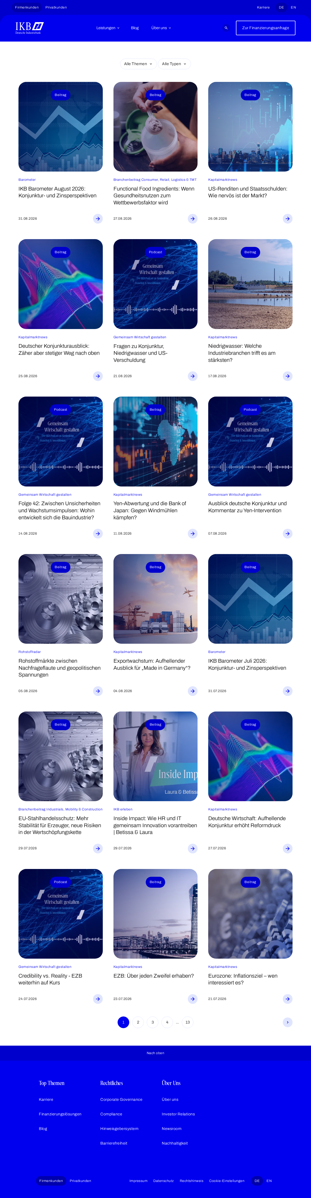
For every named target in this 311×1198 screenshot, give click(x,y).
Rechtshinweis (192, 1181)
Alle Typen (171, 64)
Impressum (139, 1181)
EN (293, 7)
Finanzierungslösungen (60, 1114)
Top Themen (51, 1083)
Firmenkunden (27, 7)
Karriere (263, 7)
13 (188, 1022)
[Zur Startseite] (30, 28)
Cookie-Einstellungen (226, 1181)
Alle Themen (135, 64)
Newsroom (171, 1129)
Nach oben (155, 1053)
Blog (135, 28)
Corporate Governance (121, 1099)
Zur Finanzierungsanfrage (265, 28)
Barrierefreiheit (113, 1143)
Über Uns (171, 1083)
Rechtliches (111, 1083)
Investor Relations (178, 1114)
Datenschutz (163, 1181)
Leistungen (105, 28)
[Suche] (226, 28)
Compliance (111, 1114)
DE (281, 7)
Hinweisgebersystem (119, 1129)
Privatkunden (56, 7)
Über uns (159, 28)
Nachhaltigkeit (175, 1143)
